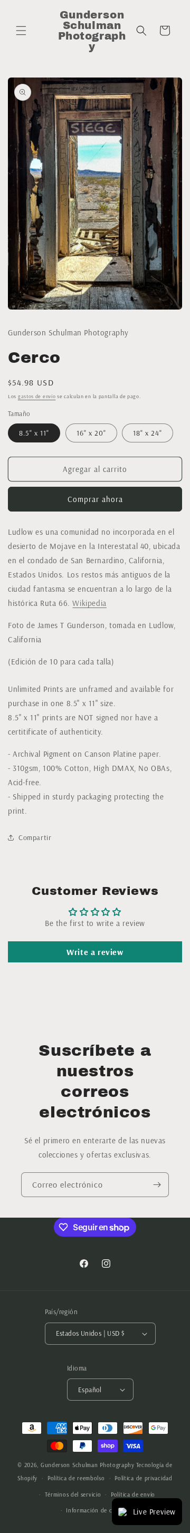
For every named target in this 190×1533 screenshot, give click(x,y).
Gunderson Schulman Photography (88, 1465)
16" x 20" (91, 433)
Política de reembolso (76, 1478)
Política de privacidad (143, 1478)
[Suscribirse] (156, 1184)
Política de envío (133, 1494)
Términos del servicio (73, 1494)
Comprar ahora (95, 499)
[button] (21, 30)
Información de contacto (100, 1510)
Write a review (94, 952)
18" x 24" (147, 433)
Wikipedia (89, 603)
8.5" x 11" (34, 433)
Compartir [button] (34, 837)
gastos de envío (37, 396)
